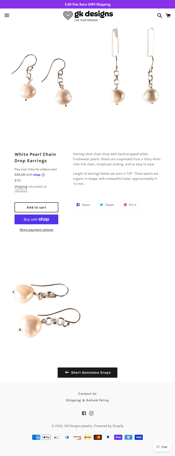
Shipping (21, 186)
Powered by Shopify (109, 426)
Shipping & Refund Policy (87, 400)
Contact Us (87, 394)
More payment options (36, 229)
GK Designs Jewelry (78, 426)
